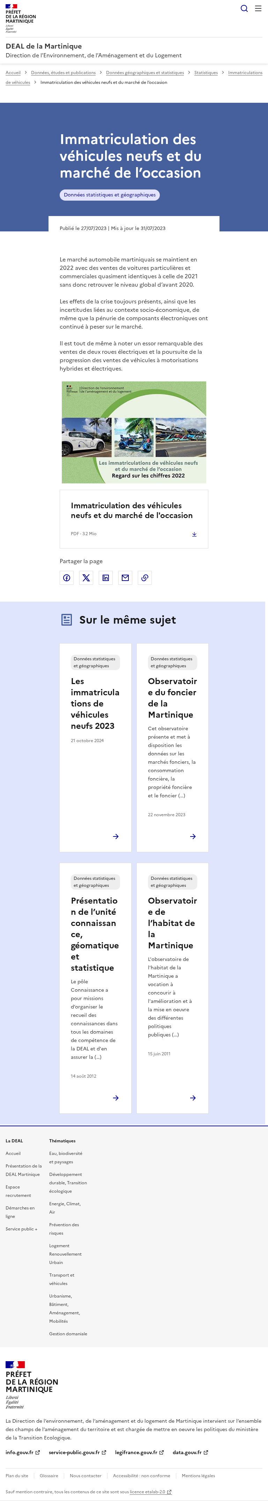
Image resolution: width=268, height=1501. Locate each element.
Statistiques (206, 73)
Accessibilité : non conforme (141, 1476)
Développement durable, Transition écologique (68, 1182)
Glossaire (49, 1476)
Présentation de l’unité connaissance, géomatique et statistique (95, 934)
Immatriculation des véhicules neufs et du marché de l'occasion (132, 510)
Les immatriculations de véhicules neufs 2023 (95, 703)
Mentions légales (198, 1476)
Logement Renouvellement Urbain (65, 1254)
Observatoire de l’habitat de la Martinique (172, 923)
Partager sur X (86, 578)
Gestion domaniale (68, 1334)
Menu (258, 8)
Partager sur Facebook (67, 578)
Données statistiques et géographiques (110, 195)
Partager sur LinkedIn (106, 578)
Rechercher (244, 8)
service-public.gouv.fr (74, 1452)
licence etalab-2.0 (147, 1492)
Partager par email (125, 578)
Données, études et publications (63, 73)
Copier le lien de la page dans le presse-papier (145, 578)
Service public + (21, 1229)
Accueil (13, 73)
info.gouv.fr (20, 1452)
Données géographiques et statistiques (145, 73)
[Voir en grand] (134, 432)
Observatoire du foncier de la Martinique (172, 698)
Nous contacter (86, 1476)
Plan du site (17, 1476)
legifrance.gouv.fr (136, 1452)
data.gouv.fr (187, 1452)
